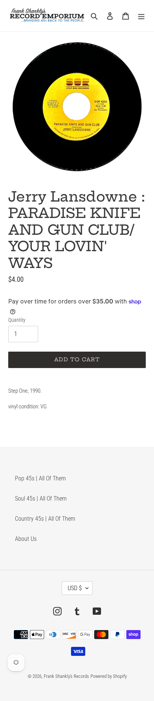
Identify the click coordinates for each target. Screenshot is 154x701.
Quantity (16, 320)
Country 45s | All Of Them (45, 518)
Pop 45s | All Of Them (40, 478)
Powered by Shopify (108, 676)
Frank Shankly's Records (66, 676)
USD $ (75, 588)
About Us (26, 538)
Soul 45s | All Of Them (41, 498)
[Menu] (141, 15)
